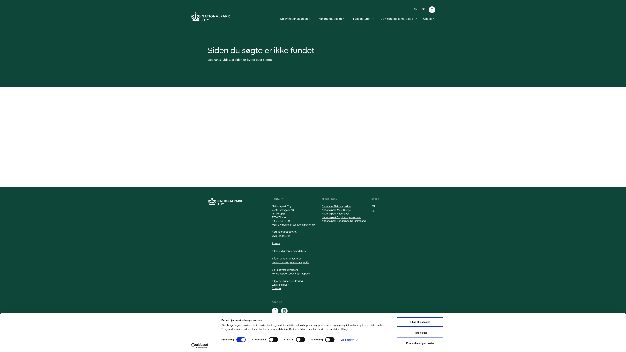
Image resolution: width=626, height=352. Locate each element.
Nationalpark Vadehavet (335, 213)
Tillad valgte (420, 332)
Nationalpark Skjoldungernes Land (341, 217)
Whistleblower (280, 284)
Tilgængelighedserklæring (287, 281)
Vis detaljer (347, 339)
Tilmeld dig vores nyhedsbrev (289, 251)
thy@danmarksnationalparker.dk (296, 224)
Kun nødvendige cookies (420, 343)
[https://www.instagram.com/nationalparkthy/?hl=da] (284, 311)
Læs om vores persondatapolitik (290, 262)
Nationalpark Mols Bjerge (336, 210)
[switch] (273, 339)
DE (423, 9)
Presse (276, 243)
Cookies (276, 288)
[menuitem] (296, 21)
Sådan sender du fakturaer (287, 258)
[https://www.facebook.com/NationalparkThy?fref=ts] (275, 311)
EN (415, 9)
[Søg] (432, 9)
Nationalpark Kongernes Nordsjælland (344, 220)
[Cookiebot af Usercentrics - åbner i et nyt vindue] (200, 345)
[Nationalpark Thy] (210, 16)
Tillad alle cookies (420, 322)
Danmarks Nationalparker (336, 206)
